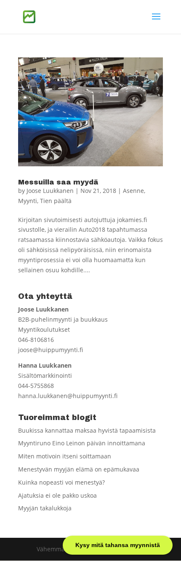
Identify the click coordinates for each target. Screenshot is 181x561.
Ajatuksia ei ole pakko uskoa (57, 495)
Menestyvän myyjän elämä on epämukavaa (78, 469)
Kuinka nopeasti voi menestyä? (61, 482)
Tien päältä (56, 201)
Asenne (133, 191)
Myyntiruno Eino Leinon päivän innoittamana (81, 443)
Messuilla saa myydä (58, 182)
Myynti (27, 201)
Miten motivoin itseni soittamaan (64, 456)
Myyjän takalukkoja (45, 508)
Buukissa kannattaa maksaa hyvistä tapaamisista (87, 430)
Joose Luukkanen (50, 191)
